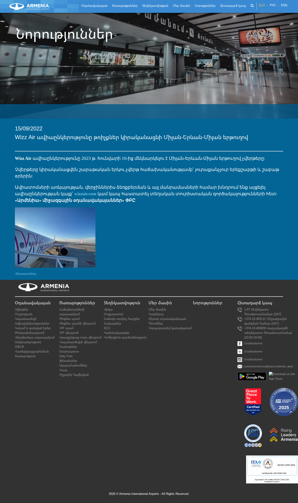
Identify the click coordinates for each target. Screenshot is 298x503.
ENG (284, 5)
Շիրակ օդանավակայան (167, 319)
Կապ (63, 370)
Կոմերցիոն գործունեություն (125, 337)
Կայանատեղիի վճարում (78, 342)
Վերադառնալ (25, 273)
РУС (273, 5)
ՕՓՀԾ (19, 347)
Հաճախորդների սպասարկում (72, 312)
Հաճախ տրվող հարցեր (122, 319)
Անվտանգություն (28, 342)
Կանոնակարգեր (116, 333)
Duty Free (66, 356)
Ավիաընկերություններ (32, 323)
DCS (107, 328)
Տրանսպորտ (69, 351)
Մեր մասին (157, 309)
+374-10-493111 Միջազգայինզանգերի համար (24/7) (265, 321)
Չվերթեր (21, 309)
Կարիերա (156, 314)
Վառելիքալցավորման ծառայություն (32, 354)
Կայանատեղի (26, 319)
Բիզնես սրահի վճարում (77, 323)
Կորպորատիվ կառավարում (170, 328)
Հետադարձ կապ (254, 303)
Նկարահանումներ (73, 365)
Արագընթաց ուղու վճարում (80, 337)
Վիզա (108, 309)
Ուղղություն (23, 314)
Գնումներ (156, 323)
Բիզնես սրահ (69, 319)
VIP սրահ (66, 328)
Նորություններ (207, 303)
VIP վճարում (68, 333)
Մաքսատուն (113, 314)
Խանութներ (68, 347)
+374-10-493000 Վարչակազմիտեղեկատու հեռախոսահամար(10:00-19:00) (268, 332)
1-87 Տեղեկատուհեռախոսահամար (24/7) (262, 312)
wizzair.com (85, 193)
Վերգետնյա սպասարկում (35, 337)
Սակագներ (112, 323)
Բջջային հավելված (74, 374)
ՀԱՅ (262, 5)
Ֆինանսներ (68, 361)
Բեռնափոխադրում (29, 333)
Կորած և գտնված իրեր (33, 328)
